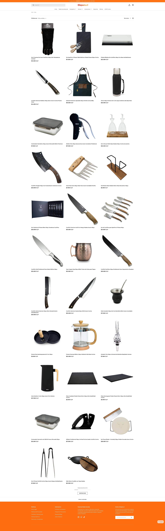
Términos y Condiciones (37, 519)
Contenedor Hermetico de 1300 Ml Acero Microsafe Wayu (45, 439)
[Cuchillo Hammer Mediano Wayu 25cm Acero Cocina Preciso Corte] (47, 82)
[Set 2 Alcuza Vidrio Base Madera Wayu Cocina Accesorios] (117, 125)
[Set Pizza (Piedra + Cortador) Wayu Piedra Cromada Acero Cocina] (117, 421)
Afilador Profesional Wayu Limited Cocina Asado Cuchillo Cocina (82, 439)
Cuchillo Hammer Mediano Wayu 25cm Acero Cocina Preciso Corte (46, 101)
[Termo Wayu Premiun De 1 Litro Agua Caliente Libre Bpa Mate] (117, 82)
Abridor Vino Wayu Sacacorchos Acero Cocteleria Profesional (81, 143)
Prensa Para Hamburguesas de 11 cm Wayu (41, 354)
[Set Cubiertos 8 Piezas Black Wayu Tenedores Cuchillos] (47, 209)
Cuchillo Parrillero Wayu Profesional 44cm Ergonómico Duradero (117, 269)
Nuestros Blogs (58, 514)
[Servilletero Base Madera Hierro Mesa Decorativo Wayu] (117, 167)
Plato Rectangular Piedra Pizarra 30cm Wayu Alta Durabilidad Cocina (116, 396)
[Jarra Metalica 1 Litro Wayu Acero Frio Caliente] (47, 377)
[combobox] (48, 5)
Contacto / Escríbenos (60, 509)
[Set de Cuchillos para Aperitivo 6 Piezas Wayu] (117, 209)
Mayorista (95, 9)
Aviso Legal (34, 509)
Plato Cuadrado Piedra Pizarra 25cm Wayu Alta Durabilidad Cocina (80, 396)
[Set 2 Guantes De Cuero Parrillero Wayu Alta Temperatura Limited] (47, 39)
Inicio (55, 9)
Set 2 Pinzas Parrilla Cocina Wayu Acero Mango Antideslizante (46, 481)
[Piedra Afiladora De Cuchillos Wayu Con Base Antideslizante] (117, 39)
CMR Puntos (108, 9)
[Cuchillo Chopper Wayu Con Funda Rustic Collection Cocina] (47, 167)
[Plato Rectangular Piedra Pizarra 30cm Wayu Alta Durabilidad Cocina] (117, 377)
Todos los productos (63, 9)
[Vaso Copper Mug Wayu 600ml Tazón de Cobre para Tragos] (82, 251)
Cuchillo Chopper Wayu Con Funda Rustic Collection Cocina (46, 185)
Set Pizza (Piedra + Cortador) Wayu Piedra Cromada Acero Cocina (117, 439)
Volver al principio (82, 499)
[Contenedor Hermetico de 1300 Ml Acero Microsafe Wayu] (47, 421)
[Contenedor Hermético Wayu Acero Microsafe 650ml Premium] (47, 125)
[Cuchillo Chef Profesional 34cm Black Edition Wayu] (47, 251)
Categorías (72, 9)
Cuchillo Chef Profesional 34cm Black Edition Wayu (44, 269)
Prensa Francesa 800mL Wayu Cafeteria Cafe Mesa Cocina (80, 354)
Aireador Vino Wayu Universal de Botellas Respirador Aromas (116, 354)
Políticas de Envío (35, 516)
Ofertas (101, 9)
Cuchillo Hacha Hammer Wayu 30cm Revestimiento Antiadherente (44, 311)
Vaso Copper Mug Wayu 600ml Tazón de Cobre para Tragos (80, 269)
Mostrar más (82, 493)
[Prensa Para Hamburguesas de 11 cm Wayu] (47, 336)
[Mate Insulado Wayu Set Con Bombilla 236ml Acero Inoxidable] (117, 292)
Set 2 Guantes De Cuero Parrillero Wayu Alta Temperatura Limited (45, 58)
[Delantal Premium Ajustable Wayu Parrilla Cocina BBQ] (82, 82)
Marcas (79, 9)
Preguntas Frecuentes (60, 511)
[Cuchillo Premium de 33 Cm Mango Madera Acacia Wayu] (82, 209)
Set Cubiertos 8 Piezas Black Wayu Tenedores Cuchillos (45, 227)
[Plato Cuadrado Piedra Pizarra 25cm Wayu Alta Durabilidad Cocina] (82, 377)
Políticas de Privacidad (36, 511)
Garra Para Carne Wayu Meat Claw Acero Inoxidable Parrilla (81, 185)
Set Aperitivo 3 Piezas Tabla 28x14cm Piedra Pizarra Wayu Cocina (82, 57)
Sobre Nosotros (58, 516)
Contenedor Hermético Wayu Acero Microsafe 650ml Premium (47, 143)
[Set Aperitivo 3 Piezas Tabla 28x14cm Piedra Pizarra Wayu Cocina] (82, 39)
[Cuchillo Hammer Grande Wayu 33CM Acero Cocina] (82, 292)
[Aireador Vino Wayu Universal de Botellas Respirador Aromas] (117, 336)
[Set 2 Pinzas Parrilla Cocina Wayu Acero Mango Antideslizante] (47, 462)
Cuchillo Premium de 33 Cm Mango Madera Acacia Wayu (80, 227)
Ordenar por (34, 18)
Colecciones (87, 9)
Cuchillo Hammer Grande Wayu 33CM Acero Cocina (79, 311)
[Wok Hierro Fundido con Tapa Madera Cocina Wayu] (82, 462)
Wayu (35, 12)
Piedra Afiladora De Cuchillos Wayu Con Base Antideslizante (116, 57)
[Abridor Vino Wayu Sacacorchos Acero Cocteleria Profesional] (82, 125)
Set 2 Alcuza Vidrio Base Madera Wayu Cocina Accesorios (115, 143)
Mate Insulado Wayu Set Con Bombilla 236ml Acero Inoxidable (116, 311)
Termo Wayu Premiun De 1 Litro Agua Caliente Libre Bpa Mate (116, 100)
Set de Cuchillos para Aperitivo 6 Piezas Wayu (112, 227)
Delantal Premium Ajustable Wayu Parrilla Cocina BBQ (80, 100)
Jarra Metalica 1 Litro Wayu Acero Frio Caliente (42, 396)
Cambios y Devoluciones (37, 514)
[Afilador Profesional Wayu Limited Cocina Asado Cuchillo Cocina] (82, 421)
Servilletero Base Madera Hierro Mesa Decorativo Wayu (114, 185)
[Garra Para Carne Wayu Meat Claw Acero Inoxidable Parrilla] (82, 167)
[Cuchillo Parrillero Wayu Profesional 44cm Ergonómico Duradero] (117, 251)
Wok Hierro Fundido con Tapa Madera (75, 481)
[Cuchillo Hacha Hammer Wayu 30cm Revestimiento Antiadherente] (47, 292)
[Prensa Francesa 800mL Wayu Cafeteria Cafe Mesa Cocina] (82, 336)
